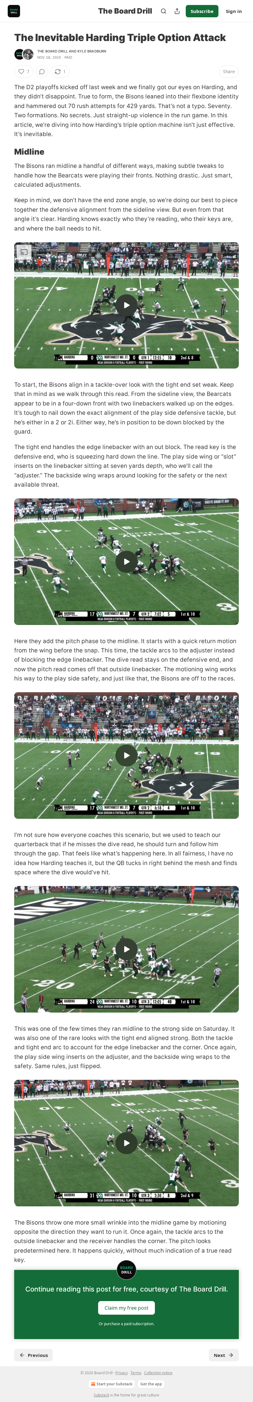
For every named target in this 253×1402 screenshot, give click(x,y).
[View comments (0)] (42, 71)
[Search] (163, 11)
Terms (136, 1372)
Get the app (151, 1384)
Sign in (234, 11)
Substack (101, 1395)
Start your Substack (114, 1384)
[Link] (5, 152)
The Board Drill (52, 51)
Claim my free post (126, 1307)
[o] (126, 305)
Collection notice (158, 1372)
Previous (38, 1355)
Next (219, 1355)
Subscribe (202, 11)
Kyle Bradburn (91, 51)
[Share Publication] (177, 11)
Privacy (121, 1372)
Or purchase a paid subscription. (126, 1323)
